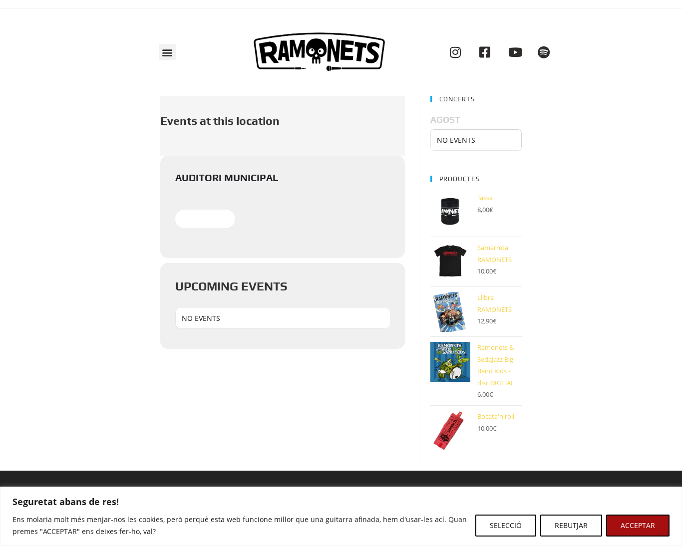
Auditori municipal (227, 177)
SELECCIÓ (506, 525)
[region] (341, 516)
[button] (167, 52)
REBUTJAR (571, 525)
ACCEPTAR (638, 525)
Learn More (205, 218)
